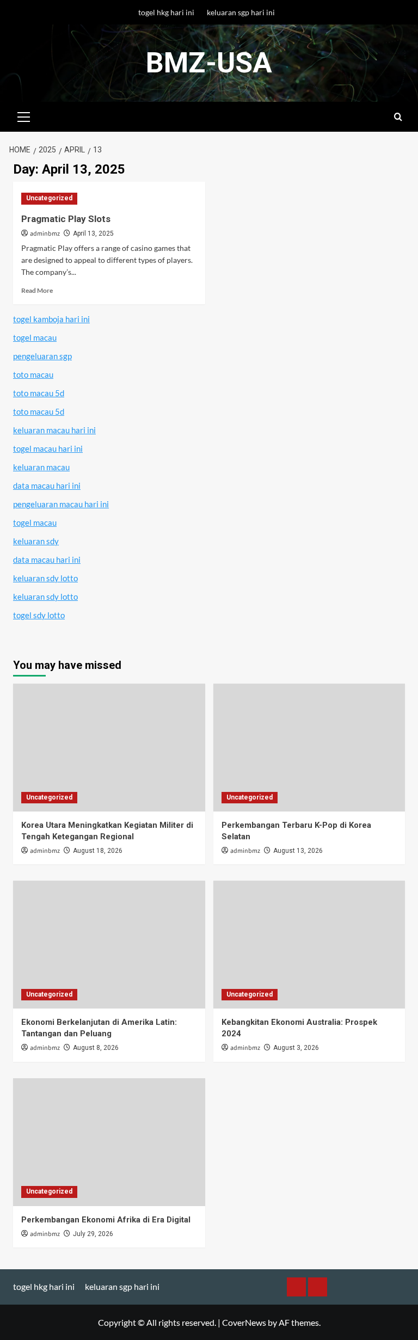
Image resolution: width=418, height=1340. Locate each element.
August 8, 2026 (96, 1048)
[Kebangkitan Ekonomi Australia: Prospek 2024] (309, 945)
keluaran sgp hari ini (241, 12)
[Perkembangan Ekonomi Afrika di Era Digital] (109, 1142)
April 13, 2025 (93, 233)
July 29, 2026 (93, 1234)
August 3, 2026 (296, 1048)
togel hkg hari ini (166, 12)
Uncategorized (49, 198)
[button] (24, 115)
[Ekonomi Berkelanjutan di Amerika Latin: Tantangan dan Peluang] (109, 945)
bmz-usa (209, 62)
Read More (37, 290)
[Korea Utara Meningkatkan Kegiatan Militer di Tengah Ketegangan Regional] (109, 748)
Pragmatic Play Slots (65, 218)
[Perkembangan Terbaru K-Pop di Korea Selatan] (309, 748)
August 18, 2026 (97, 851)
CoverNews (244, 1322)
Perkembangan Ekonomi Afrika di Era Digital (105, 1220)
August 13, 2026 (298, 851)
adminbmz (45, 233)
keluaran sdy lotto (45, 578)
